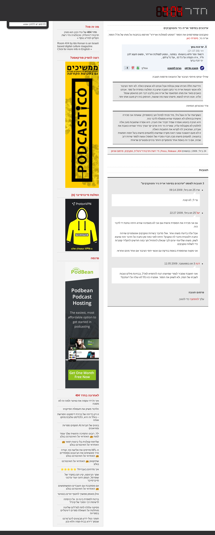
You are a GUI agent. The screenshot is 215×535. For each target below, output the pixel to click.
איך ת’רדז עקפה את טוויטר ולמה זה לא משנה (78, 402)
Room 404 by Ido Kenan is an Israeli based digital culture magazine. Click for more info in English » (78, 46)
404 (179, 151)
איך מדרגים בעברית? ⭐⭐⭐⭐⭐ (80, 469)
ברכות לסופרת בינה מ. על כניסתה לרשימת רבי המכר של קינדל (81, 501)
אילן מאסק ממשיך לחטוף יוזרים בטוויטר (78, 494)
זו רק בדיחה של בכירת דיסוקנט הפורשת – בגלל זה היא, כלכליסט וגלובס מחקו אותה (78, 417)
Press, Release (168, 151)
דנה (198, 263)
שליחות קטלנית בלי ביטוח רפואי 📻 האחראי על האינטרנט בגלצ (80, 443)
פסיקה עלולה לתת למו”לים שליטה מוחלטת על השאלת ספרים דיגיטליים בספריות (79, 510)
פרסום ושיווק (117, 151)
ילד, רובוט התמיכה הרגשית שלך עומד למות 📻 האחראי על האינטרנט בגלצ (79, 435)
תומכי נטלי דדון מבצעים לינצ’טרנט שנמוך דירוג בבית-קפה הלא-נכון (81, 520)
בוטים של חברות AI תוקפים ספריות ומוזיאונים (81, 427)
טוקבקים (129, 151)
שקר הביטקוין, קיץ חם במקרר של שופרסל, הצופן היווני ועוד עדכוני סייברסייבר (82, 477)
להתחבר (194, 299)
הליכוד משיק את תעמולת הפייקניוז (81, 409)
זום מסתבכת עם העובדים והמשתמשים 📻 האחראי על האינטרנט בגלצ (78, 487)
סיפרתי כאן (192, 38)
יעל (198, 212)
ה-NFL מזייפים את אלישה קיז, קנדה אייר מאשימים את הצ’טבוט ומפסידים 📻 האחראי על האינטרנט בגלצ (79, 453)
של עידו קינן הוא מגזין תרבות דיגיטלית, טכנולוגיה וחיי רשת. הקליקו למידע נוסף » (80, 35)
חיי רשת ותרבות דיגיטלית (146, 151)
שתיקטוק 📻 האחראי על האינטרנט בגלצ (80, 463)
